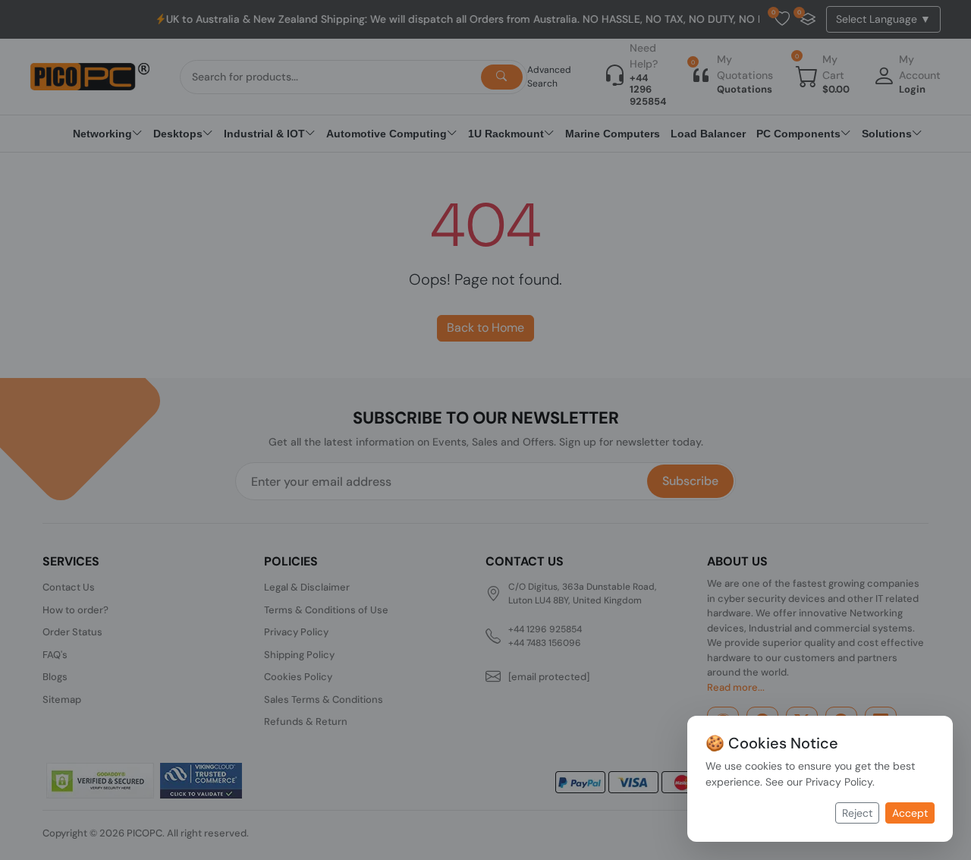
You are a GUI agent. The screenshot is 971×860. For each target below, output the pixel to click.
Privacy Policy (839, 782)
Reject (857, 813)
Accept (910, 813)
